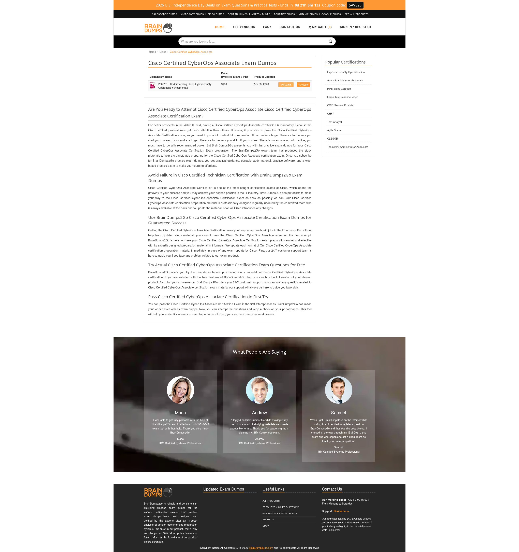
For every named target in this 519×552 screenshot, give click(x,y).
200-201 (184, 86)
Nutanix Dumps (308, 14)
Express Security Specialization (346, 72)
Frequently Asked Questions (281, 507)
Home (219, 27)
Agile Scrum (334, 130)
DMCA (266, 525)
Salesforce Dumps (164, 14)
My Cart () (321, 27)
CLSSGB (332, 138)
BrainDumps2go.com (261, 548)
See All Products (357, 14)
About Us (268, 519)
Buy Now (303, 84)
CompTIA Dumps (238, 14)
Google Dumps (331, 14)
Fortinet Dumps (284, 14)
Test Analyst (334, 122)
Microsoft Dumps (192, 14)
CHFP (330, 113)
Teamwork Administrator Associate (347, 147)
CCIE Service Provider (340, 105)
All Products (271, 500)
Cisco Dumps (216, 14)
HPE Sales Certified (339, 88)
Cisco (163, 52)
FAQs (267, 27)
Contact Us (290, 27)
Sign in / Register (355, 27)
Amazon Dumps (260, 14)
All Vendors (244, 27)
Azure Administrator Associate (345, 80)
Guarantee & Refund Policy (280, 513)
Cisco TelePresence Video (342, 97)
